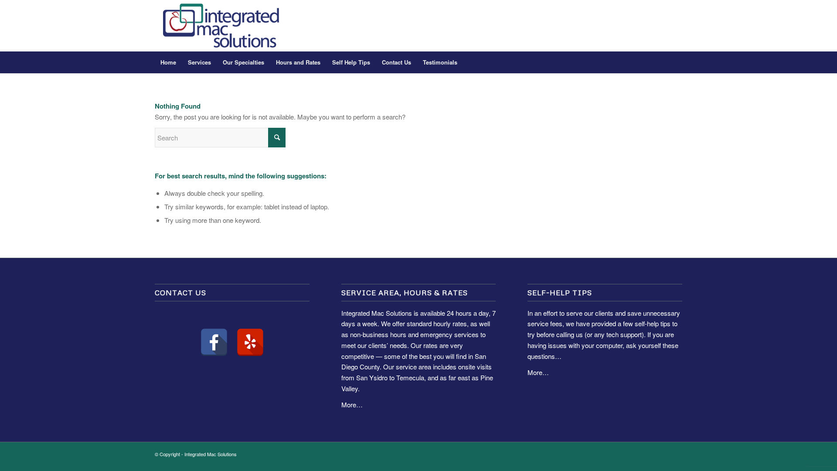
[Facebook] (214, 342)
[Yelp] (250, 342)
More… (352, 404)
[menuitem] (168, 62)
